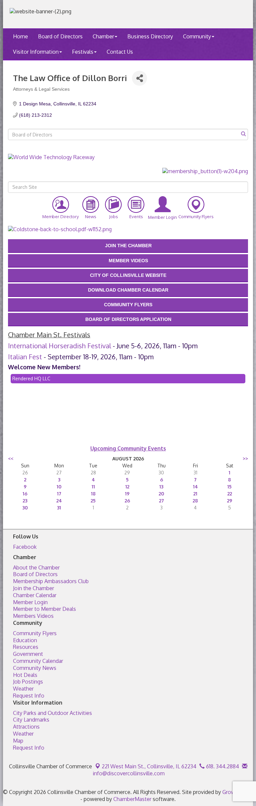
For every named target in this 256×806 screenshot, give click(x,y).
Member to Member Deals (44, 609)
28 (195, 500)
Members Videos (33, 616)
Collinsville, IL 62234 (149, 766)
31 (59, 507)
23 (25, 500)
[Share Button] (139, 78)
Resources (25, 647)
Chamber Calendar (34, 595)
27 (161, 500)
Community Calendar (38, 661)
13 (161, 486)
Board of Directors (60, 36)
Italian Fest (25, 356)
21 (195, 493)
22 (229, 493)
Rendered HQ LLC (31, 378)
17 (59, 493)
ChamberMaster (132, 799)
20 (161, 493)
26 (127, 500)
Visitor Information (36, 51)
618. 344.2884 (222, 766)
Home (20, 36)
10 (59, 486)
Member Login (30, 602)
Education (25, 640)
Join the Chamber (33, 588)
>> (245, 458)
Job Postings (28, 681)
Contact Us (120, 51)
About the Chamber (36, 567)
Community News (34, 668)
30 (25, 507)
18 (93, 493)
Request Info (28, 695)
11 (93, 486)
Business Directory (150, 36)
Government (28, 654)
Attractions (26, 726)
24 (59, 500)
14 (195, 486)
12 (127, 486)
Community (197, 36)
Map (18, 740)
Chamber (103, 36)
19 (127, 493)
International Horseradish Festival (59, 345)
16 (25, 493)
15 (229, 486)
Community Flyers (35, 633)
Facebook (25, 546)
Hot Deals (25, 675)
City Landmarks (31, 719)
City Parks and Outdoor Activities (52, 713)
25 (93, 500)
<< (10, 458)
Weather (23, 688)
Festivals (82, 51)
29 (229, 500)
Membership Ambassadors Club (51, 581)
